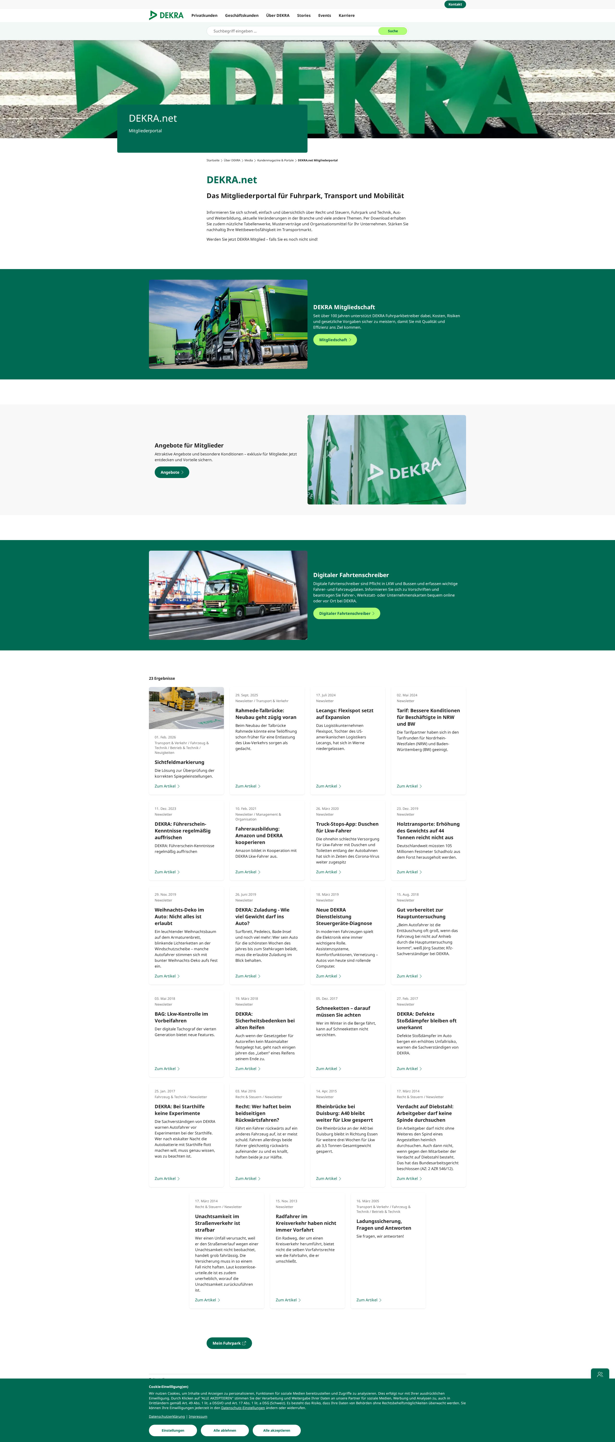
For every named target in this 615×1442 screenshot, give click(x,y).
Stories (304, 15)
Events (324, 15)
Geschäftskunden (241, 15)
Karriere (347, 15)
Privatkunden (204, 15)
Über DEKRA (277, 15)
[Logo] (168, 15)
